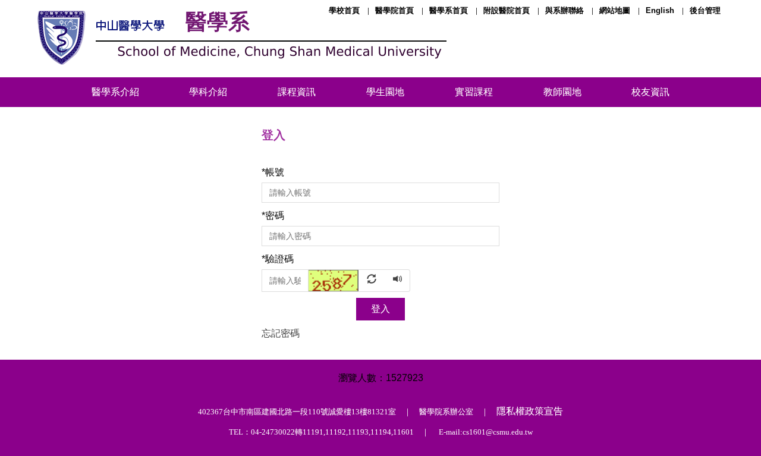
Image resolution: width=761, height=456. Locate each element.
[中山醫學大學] (239, 39)
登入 (380, 309)
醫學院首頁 (394, 10)
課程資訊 (297, 92)
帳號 (273, 172)
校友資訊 (650, 92)
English (660, 10)
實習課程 (474, 92)
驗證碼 (278, 259)
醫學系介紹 (115, 92)
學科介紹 (208, 92)
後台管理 (705, 10)
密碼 (273, 215)
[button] (347, 280)
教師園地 (562, 92)
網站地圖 (614, 10)
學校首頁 (344, 10)
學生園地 (385, 92)
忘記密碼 (281, 333)
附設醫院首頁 (506, 10)
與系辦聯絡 (564, 10)
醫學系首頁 (448, 10)
